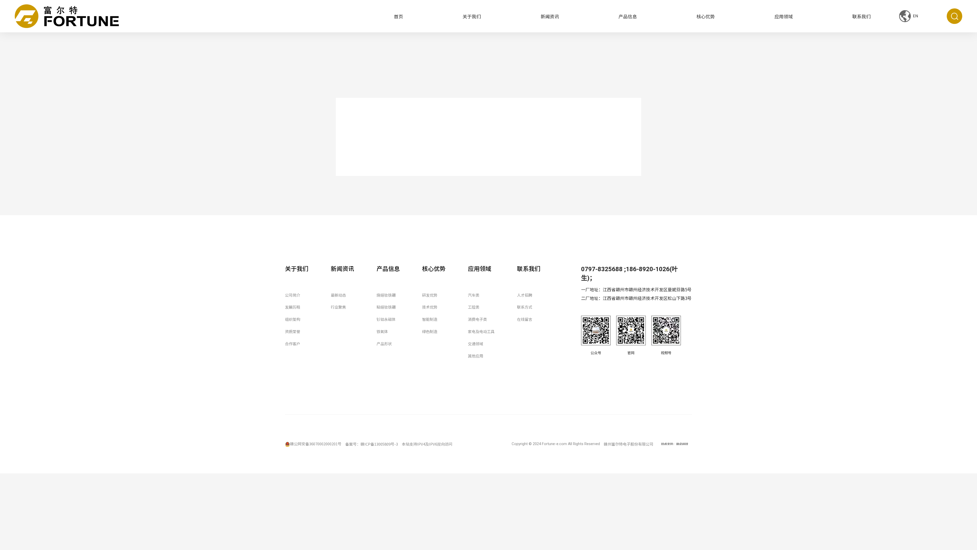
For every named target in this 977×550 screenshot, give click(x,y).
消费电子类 (477, 319)
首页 (398, 16)
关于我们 (472, 16)
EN (915, 15)
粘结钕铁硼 (386, 307)
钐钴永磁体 (386, 319)
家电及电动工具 (481, 331)
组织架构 (292, 319)
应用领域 (783, 16)
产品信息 (628, 16)
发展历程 (292, 307)
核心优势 (705, 16)
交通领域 (475, 343)
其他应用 (475, 356)
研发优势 (429, 295)
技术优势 (429, 307)
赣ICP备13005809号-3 (379, 444)
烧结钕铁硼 (386, 295)
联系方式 (524, 307)
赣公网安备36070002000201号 (315, 443)
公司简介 (292, 295)
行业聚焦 (338, 307)
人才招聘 (524, 295)
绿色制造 (429, 331)
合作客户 (292, 343)
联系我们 (861, 16)
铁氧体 (382, 331)
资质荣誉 (292, 331)
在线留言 (524, 319)
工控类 (473, 307)
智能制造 (429, 319)
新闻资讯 (550, 16)
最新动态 (338, 295)
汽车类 (473, 295)
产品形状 (384, 343)
